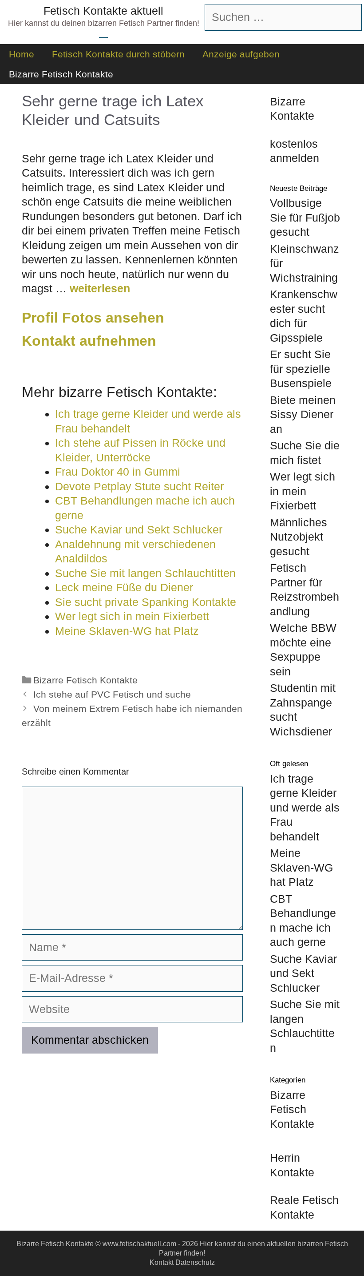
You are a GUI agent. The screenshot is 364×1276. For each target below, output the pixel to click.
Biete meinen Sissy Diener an (303, 414)
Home (21, 54)
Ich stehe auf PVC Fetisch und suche (112, 694)
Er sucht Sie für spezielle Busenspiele (301, 368)
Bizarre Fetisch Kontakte (61, 74)
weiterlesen (100, 288)
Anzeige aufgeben (241, 54)
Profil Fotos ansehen (93, 318)
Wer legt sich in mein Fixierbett (302, 491)
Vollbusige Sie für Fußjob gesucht (305, 217)
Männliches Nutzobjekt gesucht (298, 536)
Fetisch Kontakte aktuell (103, 10)
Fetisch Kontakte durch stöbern (118, 54)
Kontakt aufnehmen (89, 341)
